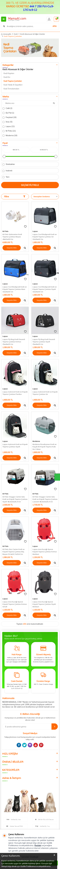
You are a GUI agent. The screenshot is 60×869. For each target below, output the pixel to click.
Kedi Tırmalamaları (11, 89)
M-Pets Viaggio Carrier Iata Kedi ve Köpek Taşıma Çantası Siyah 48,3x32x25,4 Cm (15, 499)
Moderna (36, 441)
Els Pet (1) (9, 113)
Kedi (16, 34)
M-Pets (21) (10, 131)
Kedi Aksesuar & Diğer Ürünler (32, 34)
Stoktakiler (10, 164)
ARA (55, 26)
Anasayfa (7, 34)
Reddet (37, 845)
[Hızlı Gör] (24, 247)
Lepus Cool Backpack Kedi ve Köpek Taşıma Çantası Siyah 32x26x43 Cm (45, 289)
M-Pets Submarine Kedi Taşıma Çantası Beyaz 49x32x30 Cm (12, 236)
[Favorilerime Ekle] (25, 226)
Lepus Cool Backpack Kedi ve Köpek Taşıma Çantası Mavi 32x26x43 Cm (15, 289)
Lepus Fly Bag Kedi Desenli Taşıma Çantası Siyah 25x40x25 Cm (44, 341)
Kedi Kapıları (9, 73)
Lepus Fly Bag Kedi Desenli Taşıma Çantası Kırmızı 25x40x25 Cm (14, 341)
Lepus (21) (10, 126)
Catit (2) (8, 108)
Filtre (6, 196)
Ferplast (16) (10, 117)
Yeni (7, 177)
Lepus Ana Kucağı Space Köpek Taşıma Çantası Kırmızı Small (15, 604)
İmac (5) (8, 122)
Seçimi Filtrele (30, 185)
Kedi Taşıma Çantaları (13, 81)
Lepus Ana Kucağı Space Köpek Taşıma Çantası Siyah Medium (44, 604)
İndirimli (8, 170)
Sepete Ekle (12, 248)
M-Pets (5, 231)
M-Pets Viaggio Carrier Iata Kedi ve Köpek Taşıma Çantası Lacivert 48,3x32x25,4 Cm (45, 499)
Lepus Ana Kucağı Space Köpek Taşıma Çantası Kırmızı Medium (45, 551)
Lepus (35, 231)
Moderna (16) (11, 135)
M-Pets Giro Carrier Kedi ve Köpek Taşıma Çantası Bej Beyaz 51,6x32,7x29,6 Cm (14, 551)
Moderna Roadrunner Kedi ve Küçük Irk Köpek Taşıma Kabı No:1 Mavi (45, 446)
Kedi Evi (7, 77)
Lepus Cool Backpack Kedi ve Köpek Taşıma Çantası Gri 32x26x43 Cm (45, 236)
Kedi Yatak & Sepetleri (13, 85)
